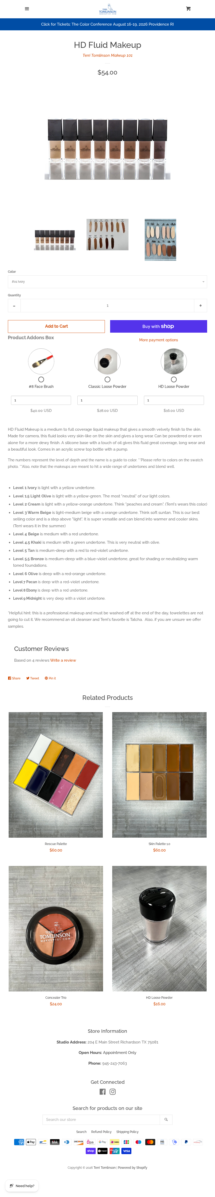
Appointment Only (107, 1052)
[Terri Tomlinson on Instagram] (113, 1093)
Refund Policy (101, 1132)
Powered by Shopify (132, 1168)
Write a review (63, 660)
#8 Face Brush (41, 386)
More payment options (158, 340)
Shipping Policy (127, 1132)
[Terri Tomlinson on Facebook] (102, 1093)
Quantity (14, 295)
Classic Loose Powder (107, 386)
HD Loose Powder (173, 386)
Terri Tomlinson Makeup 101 (108, 55)
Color (12, 272)
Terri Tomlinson (105, 1168)
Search (81, 1132)
